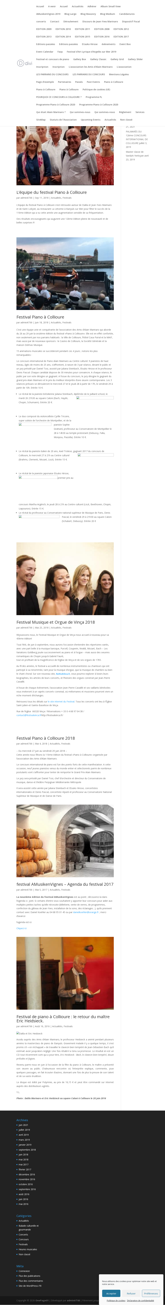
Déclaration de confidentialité (140, 1300)
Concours (24, 1239)
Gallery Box (79, 59)
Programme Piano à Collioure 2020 (55, 104)
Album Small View (111, 6)
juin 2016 (23, 1199)
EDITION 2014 (63, 37)
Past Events (93, 82)
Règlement (125, 112)
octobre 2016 (26, 1184)
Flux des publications (29, 1275)
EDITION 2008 (101, 29)
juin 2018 (23, 1154)
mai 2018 (23, 1159)
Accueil (40, 6)
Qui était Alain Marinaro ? (51, 112)
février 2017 (25, 1169)
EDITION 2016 (101, 37)
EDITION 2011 (82, 29)
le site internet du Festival (61, 701)
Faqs (60, 52)
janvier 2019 (25, 1144)
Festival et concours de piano (52, 59)
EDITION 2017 (121, 37)
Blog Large (70, 14)
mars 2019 (24, 1139)
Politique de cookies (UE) (96, 89)
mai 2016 (23, 1204)
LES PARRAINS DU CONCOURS (52, 74)
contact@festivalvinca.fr (28, 715)
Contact (54, 21)
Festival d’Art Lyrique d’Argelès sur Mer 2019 (91, 52)
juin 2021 (23, 1124)
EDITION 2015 (82, 37)
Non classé (126, 120)
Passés (79, 82)
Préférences (151, 1293)
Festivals (67, 197)
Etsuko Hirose (89, 44)
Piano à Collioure (113, 82)
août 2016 (24, 1194)
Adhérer (91, 6)
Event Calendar (44, 52)
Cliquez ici (21, 928)
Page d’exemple (45, 82)
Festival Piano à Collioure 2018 (45, 738)
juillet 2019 (24, 1129)
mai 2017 (23, 1164)
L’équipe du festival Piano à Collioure (51, 192)
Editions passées (45, 44)
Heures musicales (28, 1249)
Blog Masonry (88, 14)
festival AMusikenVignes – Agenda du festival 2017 (65, 884)
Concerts (23, 1234)
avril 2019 (24, 1134)
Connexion (24, 1271)
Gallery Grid (117, 59)
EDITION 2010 (63, 29)
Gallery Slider (135, 59)
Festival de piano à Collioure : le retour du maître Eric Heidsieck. (63, 1019)
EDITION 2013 (43, 37)
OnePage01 (42, 1300)
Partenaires (64, 82)
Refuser (131, 1293)
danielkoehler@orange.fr (86, 912)
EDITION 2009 (43, 29)
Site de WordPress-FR (30, 1285)
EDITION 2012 (121, 29)
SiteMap (41, 120)
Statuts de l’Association (63, 120)
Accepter (111, 1293)
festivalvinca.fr (63, 674)
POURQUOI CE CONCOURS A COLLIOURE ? (59, 97)
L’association (124, 67)
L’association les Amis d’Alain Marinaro (91, 67)
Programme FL (94, 97)
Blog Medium (107, 14)
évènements (108, 44)
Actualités (77, 6)
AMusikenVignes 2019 (48, 14)
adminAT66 (26, 197)
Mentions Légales (119, 74)
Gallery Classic (98, 59)
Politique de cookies (116, 1300)
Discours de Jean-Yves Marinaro (100, 21)
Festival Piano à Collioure (40, 317)
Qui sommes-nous (80, 112)
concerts (41, 21)
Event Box (125, 44)
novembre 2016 (27, 1179)
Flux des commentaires (31, 1280)
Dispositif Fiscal (131, 21)
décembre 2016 (27, 1174)
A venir (52, 6)
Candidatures (127, 14)
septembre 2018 (27, 1149)
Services (140, 112)
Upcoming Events (90, 120)
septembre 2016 (27, 1189)
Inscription (42, 67)
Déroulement (70, 21)
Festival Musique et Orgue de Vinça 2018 (55, 622)
